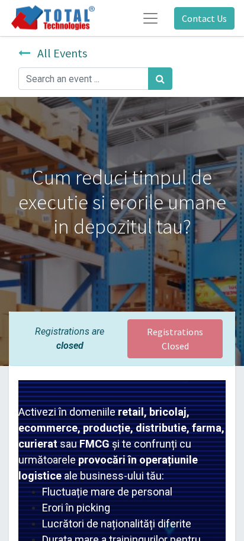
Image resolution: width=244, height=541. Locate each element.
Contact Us (204, 18)
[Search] (160, 78)
